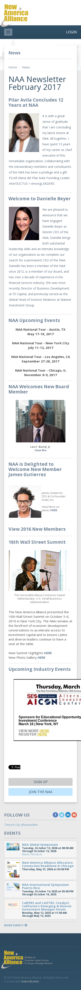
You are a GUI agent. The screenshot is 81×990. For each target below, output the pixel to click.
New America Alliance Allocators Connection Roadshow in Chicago (48, 864)
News (26, 67)
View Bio (41, 450)
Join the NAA (40, 791)
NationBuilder (30, 981)
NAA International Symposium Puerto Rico (45, 886)
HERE (53, 510)
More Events (14, 925)
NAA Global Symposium (40, 845)
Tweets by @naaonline (21, 824)
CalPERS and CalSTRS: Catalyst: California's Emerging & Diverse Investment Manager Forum (46, 906)
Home (12, 67)
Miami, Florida (30, 854)
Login (71, 32)
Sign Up (41, 782)
